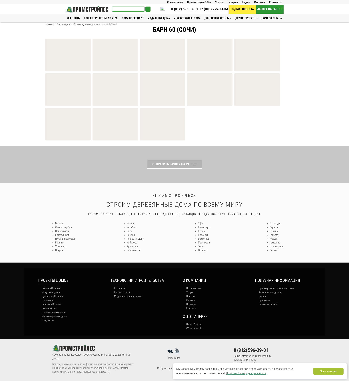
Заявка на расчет (270, 9)
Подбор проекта (242, 9)
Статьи (262, 296)
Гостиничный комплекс (54, 312)
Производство (194, 288)
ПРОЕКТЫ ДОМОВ (53, 280)
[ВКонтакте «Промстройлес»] (170, 351)
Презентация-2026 (199, 2)
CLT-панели (119, 288)
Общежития (48, 320)
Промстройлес (75, 7)
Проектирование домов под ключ (276, 288)
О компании (175, 2)
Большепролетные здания (101, 18)
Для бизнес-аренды (216, 18)
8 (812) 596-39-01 (184, 9)
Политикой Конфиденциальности (246, 373)
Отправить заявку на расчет (174, 164)
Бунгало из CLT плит (52, 296)
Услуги (219, 2)
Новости (190, 296)
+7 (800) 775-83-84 (213, 9)
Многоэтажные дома (187, 18)
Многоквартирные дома (54, 316)
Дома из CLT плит (133, 18)
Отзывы (190, 300)
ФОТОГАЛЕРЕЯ (195, 316)
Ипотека (259, 2)
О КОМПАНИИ (194, 280)
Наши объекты (193, 324)
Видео (246, 2)
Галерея (233, 2)
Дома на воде (49, 308)
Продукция (264, 300)
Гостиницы (47, 300)
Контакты (275, 2)
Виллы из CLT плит (51, 304)
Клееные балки (122, 292)
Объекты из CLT (194, 328)
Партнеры (191, 304)
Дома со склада (271, 18)
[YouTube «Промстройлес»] (177, 351)
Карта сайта (174, 357)
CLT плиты (73, 18)
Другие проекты (245, 18)
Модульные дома (158, 18)
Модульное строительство (128, 296)
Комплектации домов (270, 292)
